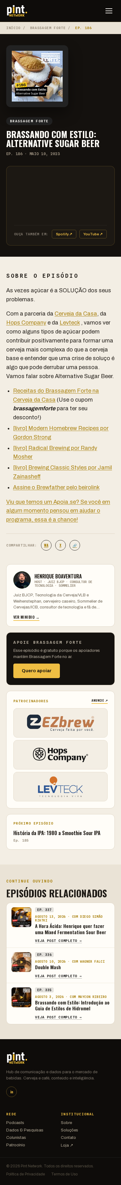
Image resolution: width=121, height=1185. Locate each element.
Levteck (70, 323)
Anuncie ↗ (100, 700)
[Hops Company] (60, 754)
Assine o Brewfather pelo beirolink (56, 487)
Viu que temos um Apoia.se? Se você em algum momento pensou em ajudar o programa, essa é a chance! (58, 511)
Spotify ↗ (64, 234)
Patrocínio (15, 1145)
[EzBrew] (60, 723)
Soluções (69, 1130)
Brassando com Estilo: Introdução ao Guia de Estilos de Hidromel (72, 1005)
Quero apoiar (37, 671)
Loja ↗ (67, 1145)
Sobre (66, 1123)
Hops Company (26, 323)
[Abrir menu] (109, 11)
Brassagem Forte (48, 28)
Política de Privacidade (25, 1174)
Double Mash (48, 967)
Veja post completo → (58, 941)
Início (13, 28)
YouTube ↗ (93, 234)
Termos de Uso (64, 1174)
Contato (68, 1137)
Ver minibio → (26, 617)
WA (46, 545)
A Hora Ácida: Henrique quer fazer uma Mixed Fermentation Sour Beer (70, 928)
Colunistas (16, 1137)
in (11, 1091)
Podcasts (15, 1123)
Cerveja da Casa (76, 314)
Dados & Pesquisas (24, 1130)
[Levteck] (60, 786)
